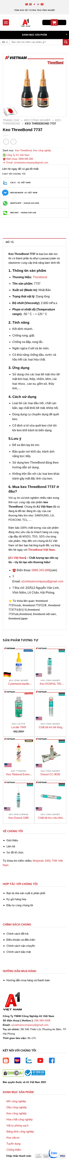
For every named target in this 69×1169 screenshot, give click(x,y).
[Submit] (66, 42)
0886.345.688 (41, 570)
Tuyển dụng (13, 1143)
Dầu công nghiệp (16, 1107)
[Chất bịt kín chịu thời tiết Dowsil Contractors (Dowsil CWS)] (50, 796)
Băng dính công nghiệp (20, 1131)
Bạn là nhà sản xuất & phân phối (25, 893)
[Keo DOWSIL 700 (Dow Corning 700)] (50, 662)
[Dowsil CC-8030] (50, 752)
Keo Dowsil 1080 (18, 817)
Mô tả (10, 242)
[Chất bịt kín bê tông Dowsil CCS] (50, 705)
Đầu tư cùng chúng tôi (19, 905)
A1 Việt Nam (17, 557)
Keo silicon (13, 1137)
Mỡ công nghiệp (16, 1101)
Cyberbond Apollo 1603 (18, 684)
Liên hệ (10, 846)
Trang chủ (11, 120)
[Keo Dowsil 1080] (18, 796)
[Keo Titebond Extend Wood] (18, 752)
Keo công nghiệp (37, 120)
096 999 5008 (42, 1020)
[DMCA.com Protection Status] (13, 1072)
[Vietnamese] (42, 4)
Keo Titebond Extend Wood (18, 774)
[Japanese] (34, 4)
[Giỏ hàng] (54, 22)
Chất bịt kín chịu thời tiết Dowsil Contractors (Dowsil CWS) (50, 818)
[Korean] (38, 4)
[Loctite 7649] (18, 705)
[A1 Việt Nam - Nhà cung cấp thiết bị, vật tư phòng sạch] (26, 22)
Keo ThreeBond (23, 150)
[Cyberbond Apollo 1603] (18, 662)
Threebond (40, 277)
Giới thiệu (12, 840)
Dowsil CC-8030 (50, 774)
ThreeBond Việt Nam (41, 549)
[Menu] (6, 22)
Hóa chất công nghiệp (19, 1119)
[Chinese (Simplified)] (26, 4)
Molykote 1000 (41, 860)
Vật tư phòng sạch (17, 1125)
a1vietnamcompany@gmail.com (42, 581)
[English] (30, 4)
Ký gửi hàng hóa (16, 899)
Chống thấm (13, 1149)
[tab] (34, 242)
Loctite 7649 (18, 727)
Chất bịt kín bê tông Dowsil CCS (50, 727)
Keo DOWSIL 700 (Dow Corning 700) (50, 684)
